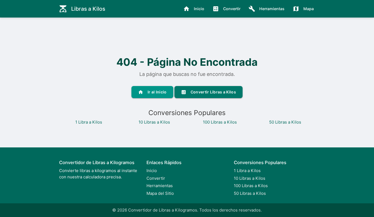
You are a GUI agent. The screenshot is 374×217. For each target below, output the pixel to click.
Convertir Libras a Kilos (208, 92)
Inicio (193, 8)
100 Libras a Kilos (220, 122)
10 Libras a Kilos (154, 122)
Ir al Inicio (152, 92)
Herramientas (266, 8)
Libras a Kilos (82, 9)
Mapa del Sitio (160, 193)
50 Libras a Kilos (285, 122)
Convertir (226, 8)
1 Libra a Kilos (88, 122)
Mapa (303, 8)
